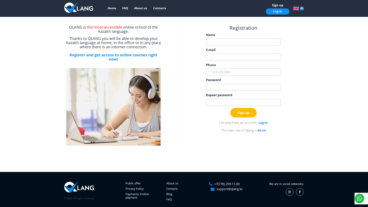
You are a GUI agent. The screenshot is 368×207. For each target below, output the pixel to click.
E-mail (211, 50)
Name (210, 35)
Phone (211, 65)
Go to (261, 130)
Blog (169, 194)
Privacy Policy (135, 189)
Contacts (159, 8)
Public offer (133, 183)
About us (140, 8)
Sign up (277, 5)
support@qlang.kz (229, 189)
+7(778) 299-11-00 (227, 184)
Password (213, 80)
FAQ (125, 8)
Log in (277, 11)
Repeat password (219, 95)
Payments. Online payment (137, 195)
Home (112, 8)
